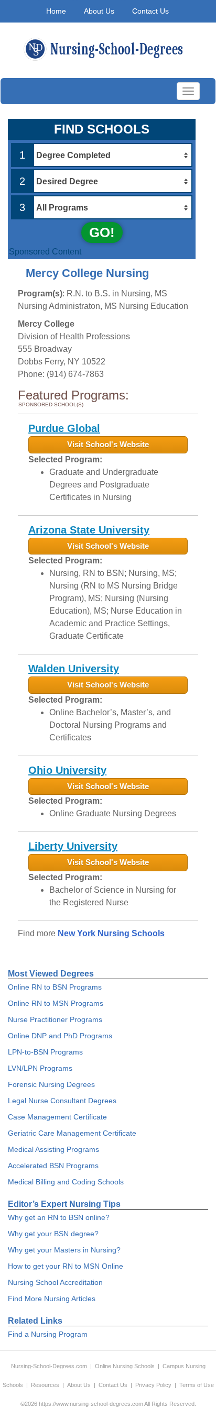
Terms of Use (196, 1385)
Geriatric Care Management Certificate (72, 1133)
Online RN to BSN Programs (55, 987)
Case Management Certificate (57, 1117)
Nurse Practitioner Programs (55, 1019)
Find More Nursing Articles (51, 1298)
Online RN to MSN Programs (55, 1003)
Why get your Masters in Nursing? (64, 1250)
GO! (102, 232)
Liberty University (72, 846)
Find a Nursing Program (48, 1334)
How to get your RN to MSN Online (65, 1266)
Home (56, 11)
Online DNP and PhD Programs (60, 1035)
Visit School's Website (108, 444)
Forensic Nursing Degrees (51, 1084)
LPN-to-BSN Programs (45, 1052)
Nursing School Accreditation (55, 1282)
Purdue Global (64, 428)
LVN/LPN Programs (40, 1068)
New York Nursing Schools (111, 933)
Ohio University (67, 770)
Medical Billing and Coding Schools (66, 1182)
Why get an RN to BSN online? (59, 1217)
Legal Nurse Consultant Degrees (62, 1100)
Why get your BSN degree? (53, 1233)
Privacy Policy (153, 1385)
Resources (45, 1385)
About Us (99, 11)
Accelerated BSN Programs (53, 1165)
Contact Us (150, 11)
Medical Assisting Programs (53, 1149)
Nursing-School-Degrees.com (49, 1366)
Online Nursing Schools (125, 1366)
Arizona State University (88, 530)
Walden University (73, 668)
